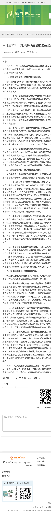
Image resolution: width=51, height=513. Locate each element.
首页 (12, 34)
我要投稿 (41, 465)
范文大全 (20, 34)
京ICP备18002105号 (37, 507)
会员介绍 (41, 461)
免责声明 (6, 472)
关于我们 (41, 458)
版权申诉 (6, 476)
